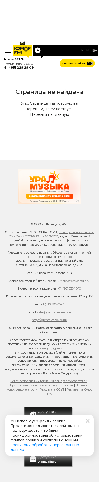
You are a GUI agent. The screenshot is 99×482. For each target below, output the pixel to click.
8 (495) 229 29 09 (19, 67)
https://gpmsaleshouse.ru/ (49, 320)
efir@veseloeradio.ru (76, 281)
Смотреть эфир (73, 63)
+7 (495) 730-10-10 (69, 288)
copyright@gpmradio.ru (53, 348)
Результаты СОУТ (52, 389)
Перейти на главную (49, 114)
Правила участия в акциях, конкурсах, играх (41, 385)
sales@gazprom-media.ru (54, 312)
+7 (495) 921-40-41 (52, 304)
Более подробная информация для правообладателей (49, 381)
